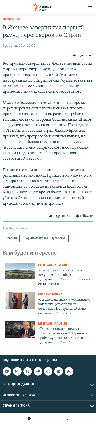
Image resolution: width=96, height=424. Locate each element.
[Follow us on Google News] (58, 371)
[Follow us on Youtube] (7, 371)
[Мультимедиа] (29, 418)
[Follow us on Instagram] (17, 371)
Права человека (50, 294)
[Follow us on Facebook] (27, 371)
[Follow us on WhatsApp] (48, 371)
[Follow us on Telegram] (38, 371)
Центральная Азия (52, 265)
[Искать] (66, 418)
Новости (11, 19)
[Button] (83, 55)
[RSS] (69, 371)
